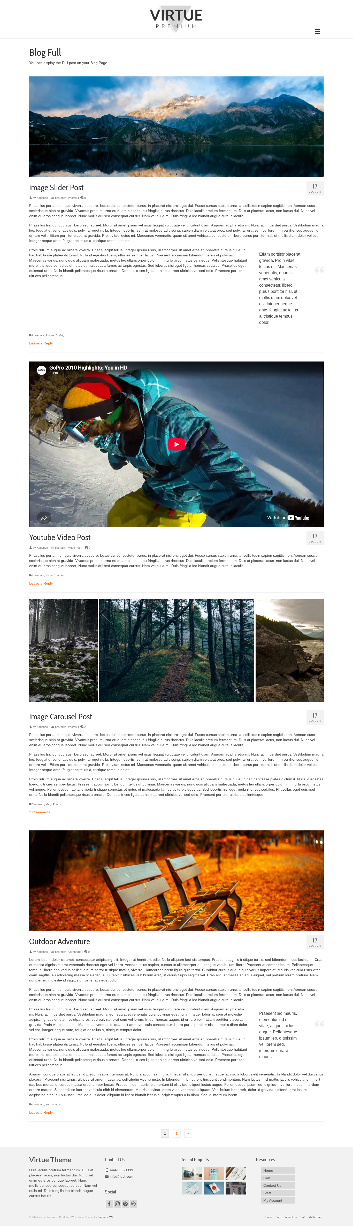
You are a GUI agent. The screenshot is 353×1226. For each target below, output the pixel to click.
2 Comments (39, 812)
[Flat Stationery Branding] (191, 1188)
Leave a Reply (41, 343)
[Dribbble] (133, 1204)
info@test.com (121, 1176)
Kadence (42, 197)
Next (317, 126)
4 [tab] (182, 699)
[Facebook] (109, 1204)
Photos (72, 197)
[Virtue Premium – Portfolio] (176, 18)
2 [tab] (176, 174)
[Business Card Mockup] (235, 1173)
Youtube (59, 575)
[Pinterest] (125, 1204)
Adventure (38, 335)
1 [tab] (170, 174)
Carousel (37, 804)
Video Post (74, 547)
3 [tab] (182, 174)
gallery (47, 804)
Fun (48, 1104)
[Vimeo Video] (191, 1173)
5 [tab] (188, 699)
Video (49, 575)
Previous (35, 126)
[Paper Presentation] (213, 1188)
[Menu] (317, 32)
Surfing (60, 335)
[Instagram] (117, 1204)
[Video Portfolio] (235, 1188)
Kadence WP (105, 1217)
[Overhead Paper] (213, 1173)
